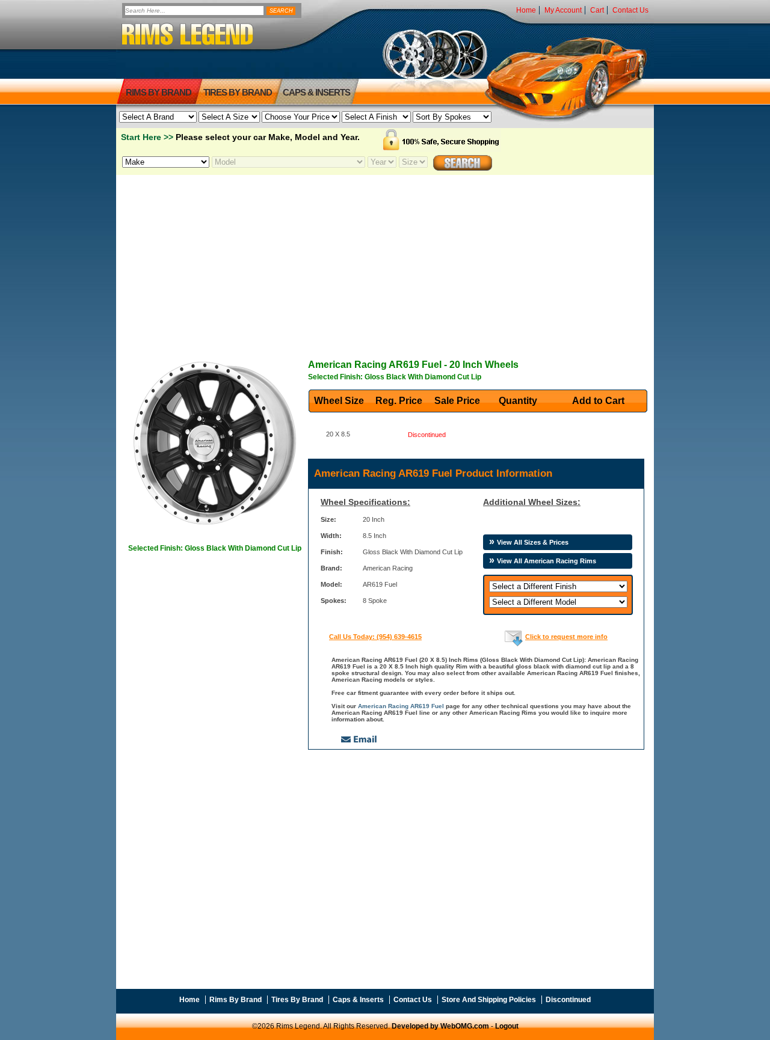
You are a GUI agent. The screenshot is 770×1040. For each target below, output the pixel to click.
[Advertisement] (385, 259)
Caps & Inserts (316, 92)
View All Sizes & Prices (532, 542)
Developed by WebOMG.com (440, 1026)
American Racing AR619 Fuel (401, 706)
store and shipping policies (489, 1000)
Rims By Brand (158, 92)
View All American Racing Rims (546, 560)
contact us (630, 10)
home (526, 10)
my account (563, 10)
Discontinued (568, 1000)
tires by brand (237, 92)
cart (597, 10)
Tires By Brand (297, 1000)
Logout (507, 1026)
